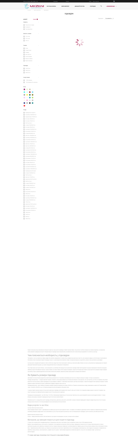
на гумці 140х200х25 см (30, 173)
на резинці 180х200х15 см (30, 198)
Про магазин (55, 1)
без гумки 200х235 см (29, 162)
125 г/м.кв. (27, 36)
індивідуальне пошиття (30, 112)
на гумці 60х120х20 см (30, 148)
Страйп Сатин (28, 50)
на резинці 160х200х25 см (30, 129)
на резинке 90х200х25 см (30, 166)
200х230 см (27, 193)
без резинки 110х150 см (30, 158)
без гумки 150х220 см (29, 195)
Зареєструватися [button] (96, 1)
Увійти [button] (90, 1)
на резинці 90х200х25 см (30, 156)
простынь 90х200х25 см (30, 146)
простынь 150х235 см (29, 143)
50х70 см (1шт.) (28, 123)
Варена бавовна (28, 60)
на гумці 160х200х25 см (30, 125)
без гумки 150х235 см (29, 121)
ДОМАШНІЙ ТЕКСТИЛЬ (80, 6)
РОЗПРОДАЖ (93, 6)
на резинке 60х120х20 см (30, 150)
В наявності (27, 27)
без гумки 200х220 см (29, 127)
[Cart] (114, 1)
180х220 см (27, 70)
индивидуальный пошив (30, 170)
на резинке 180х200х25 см (31, 168)
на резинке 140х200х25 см (31, 154)
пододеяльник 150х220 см (31, 116)
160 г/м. (27, 40)
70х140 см (27, 214)
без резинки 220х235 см (30, 139)
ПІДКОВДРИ (46, 10)
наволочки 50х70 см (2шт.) (31, 179)
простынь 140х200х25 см (30, 135)
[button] (31, 22)
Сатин (26, 48)
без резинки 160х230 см (30, 191)
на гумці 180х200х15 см (30, 183)
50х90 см (27, 216)
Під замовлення (28, 29)
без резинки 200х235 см (30, 160)
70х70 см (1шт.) (28, 175)
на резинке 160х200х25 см (31, 208)
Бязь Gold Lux (28, 54)
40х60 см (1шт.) (28, 181)
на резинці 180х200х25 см (30, 137)
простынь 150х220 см (29, 177)
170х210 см (27, 202)
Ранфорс (27, 52)
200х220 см (27, 72)
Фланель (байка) (28, 58)
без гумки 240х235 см (29, 185)
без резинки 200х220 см (30, 152)
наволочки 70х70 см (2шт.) (31, 204)
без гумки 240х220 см (29, 119)
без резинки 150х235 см (30, 131)
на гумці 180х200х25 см (30, 200)
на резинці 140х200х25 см (30, 114)
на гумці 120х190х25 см (30, 187)
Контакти (67, 1)
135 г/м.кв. (27, 38)
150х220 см (27, 68)
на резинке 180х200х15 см (31, 141)
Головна (29, 10)
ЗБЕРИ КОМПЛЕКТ (65, 6)
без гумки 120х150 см (29, 206)
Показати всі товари (29, 25)
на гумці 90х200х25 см (30, 133)
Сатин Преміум (28, 56)
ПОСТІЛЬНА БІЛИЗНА (51, 6)
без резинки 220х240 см (30, 210)
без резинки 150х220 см (30, 164)
